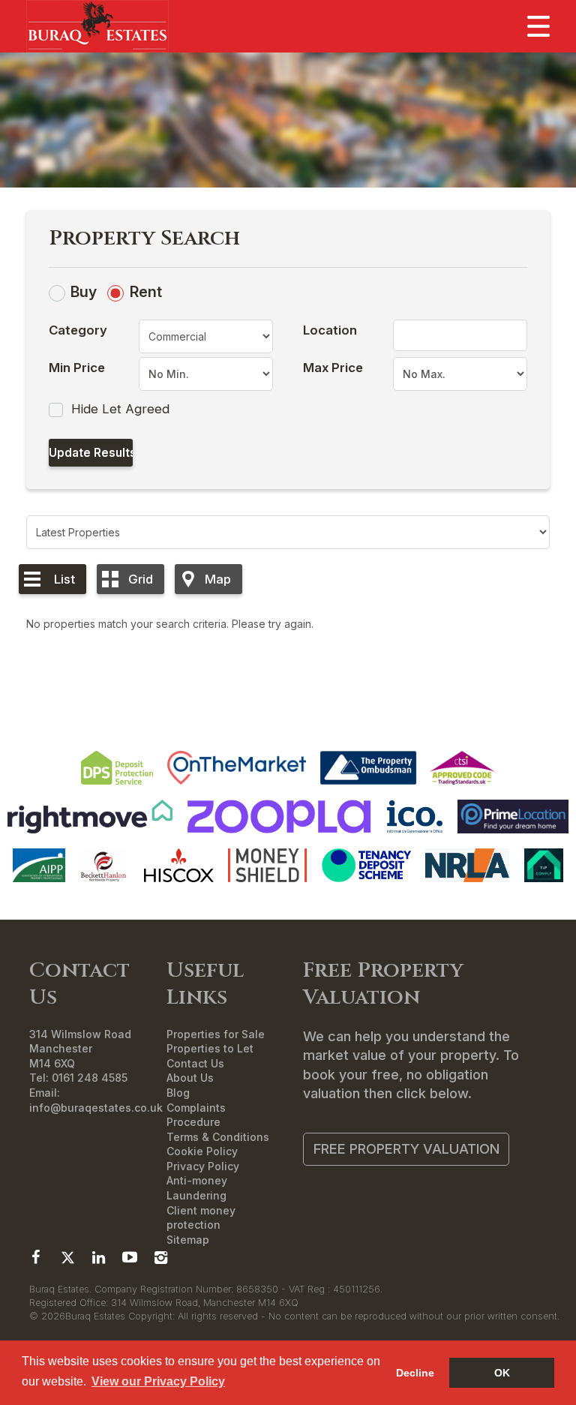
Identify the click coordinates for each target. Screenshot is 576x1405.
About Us (190, 1077)
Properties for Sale (215, 1034)
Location (330, 330)
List (64, 579)
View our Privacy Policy (158, 1381)
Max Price (333, 367)
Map (218, 579)
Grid (140, 579)
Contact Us (195, 1063)
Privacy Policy (202, 1166)
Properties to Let (210, 1048)
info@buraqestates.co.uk (96, 1107)
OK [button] (502, 1373)
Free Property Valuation (407, 1148)
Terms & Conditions (217, 1136)
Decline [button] (415, 1373)
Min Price (77, 367)
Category (78, 330)
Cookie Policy (202, 1151)
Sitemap (187, 1239)
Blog (178, 1092)
